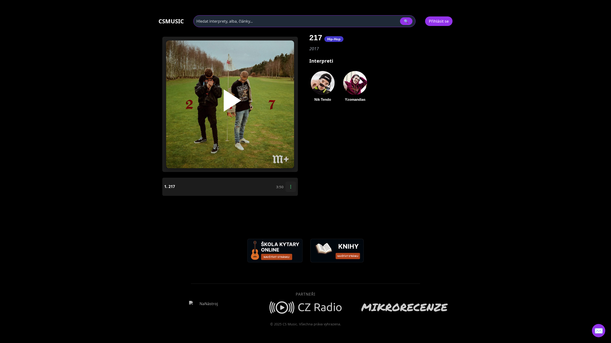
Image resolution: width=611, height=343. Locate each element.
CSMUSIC (171, 21)
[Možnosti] (290, 187)
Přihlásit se (439, 21)
